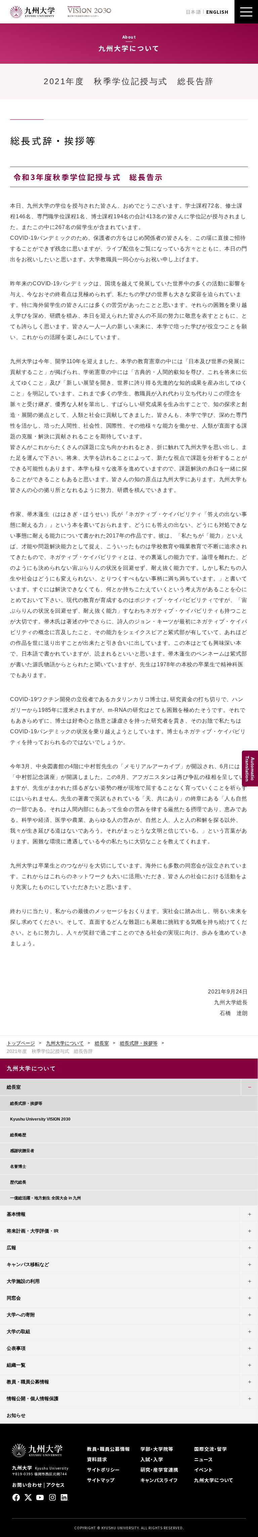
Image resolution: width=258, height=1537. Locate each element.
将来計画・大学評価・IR (32, 1231)
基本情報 (16, 1214)
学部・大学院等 (156, 1448)
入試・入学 (151, 1459)
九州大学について (65, 1043)
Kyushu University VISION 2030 (40, 1119)
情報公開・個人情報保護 (32, 1398)
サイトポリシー (103, 1469)
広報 (11, 1247)
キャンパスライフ (159, 1480)
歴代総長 (18, 1182)
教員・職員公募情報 (28, 1381)
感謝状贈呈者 (22, 1150)
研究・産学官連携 (159, 1469)
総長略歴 (18, 1135)
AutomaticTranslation (250, 769)
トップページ (21, 1043)
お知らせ (16, 1415)
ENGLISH (217, 11)
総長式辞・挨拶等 (139, 1043)
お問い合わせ (27, 1484)
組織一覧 (16, 1365)
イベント (203, 1469)
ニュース (203, 1459)
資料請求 (97, 1459)
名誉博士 (18, 1166)
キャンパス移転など (28, 1264)
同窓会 (14, 1298)
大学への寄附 (21, 1314)
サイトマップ (101, 1480)
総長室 (102, 1043)
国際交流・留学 (210, 1448)
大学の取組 (18, 1331)
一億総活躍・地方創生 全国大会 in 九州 (45, 1198)
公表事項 (16, 1348)
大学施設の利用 (23, 1281)
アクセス (55, 1484)
